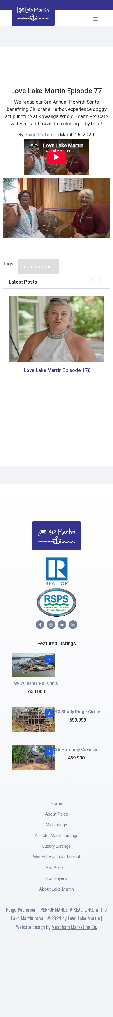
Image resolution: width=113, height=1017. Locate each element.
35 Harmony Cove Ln (76, 749)
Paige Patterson (41, 134)
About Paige (56, 814)
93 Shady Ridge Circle (77, 711)
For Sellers (56, 867)
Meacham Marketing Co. (74, 926)
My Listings (56, 824)
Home (56, 803)
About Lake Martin (56, 889)
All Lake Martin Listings (57, 835)
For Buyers (56, 878)
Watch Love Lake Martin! (56, 857)
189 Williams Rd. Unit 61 (36, 683)
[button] (95, 18)
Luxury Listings (56, 846)
